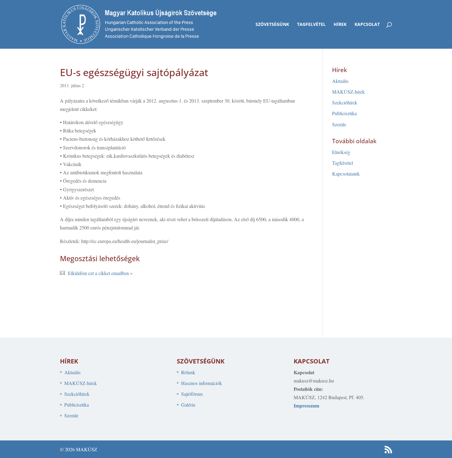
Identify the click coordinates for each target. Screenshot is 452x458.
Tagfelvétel (311, 24)
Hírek (340, 24)
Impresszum (306, 405)
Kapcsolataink (346, 173)
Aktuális (340, 81)
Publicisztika (344, 113)
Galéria (188, 404)
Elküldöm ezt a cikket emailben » (100, 273)
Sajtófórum (192, 394)
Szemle (339, 124)
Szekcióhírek (344, 102)
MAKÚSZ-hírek (348, 91)
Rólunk (188, 372)
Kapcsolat (367, 24)
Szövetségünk (272, 24)
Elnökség (341, 152)
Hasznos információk (201, 383)
